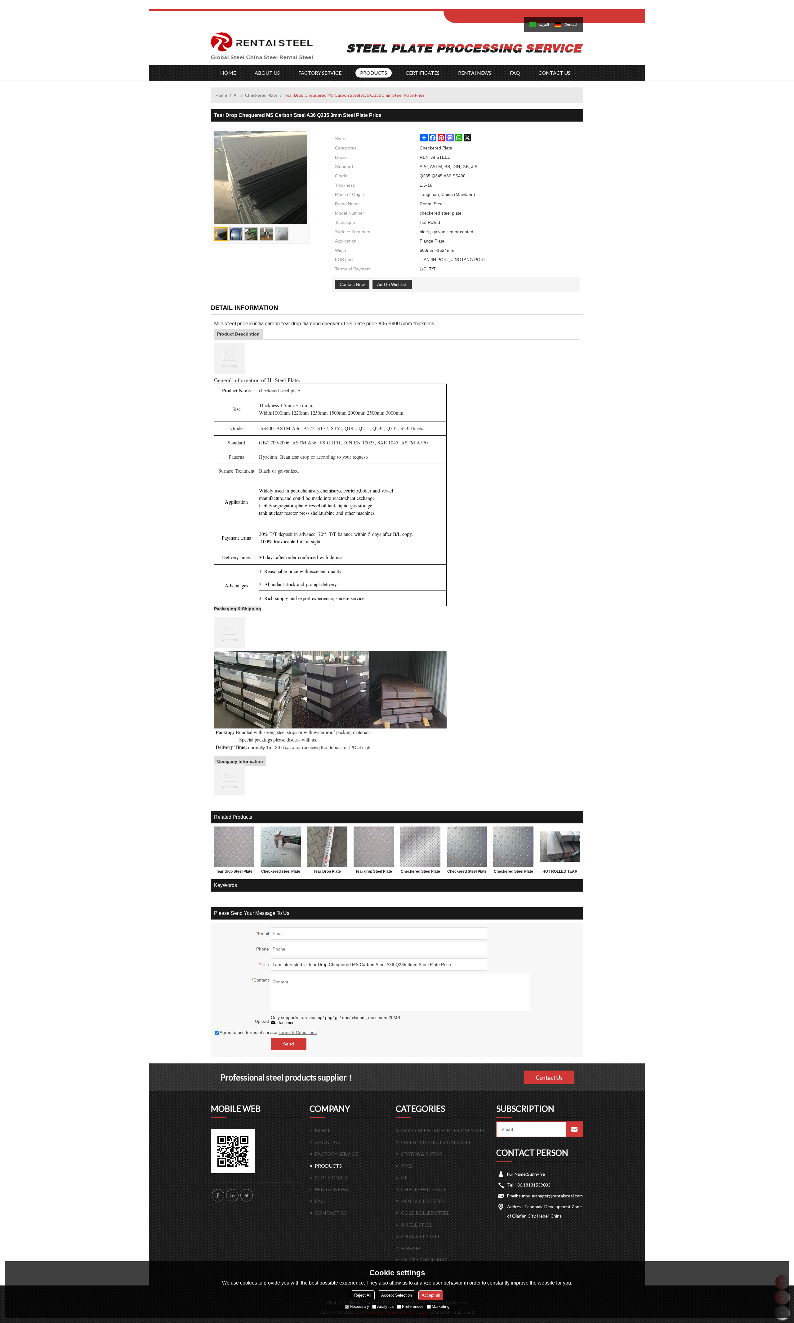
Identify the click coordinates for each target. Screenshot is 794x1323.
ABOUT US (267, 73)
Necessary (359, 1306)
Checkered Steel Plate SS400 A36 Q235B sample (513, 872)
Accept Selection (396, 1295)
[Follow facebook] (218, 1195)
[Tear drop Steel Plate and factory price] (234, 846)
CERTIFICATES (422, 73)
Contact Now (352, 284)
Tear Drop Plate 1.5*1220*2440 (327, 872)
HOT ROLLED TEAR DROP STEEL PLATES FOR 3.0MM (560, 872)
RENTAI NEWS (474, 73)
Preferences (413, 1306)
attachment (285, 1022)
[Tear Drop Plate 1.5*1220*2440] (327, 846)
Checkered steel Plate (280, 871)
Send (288, 1043)
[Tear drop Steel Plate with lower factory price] (374, 846)
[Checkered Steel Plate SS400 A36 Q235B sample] (513, 846)
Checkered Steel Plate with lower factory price (420, 872)
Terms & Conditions (298, 1032)
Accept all (431, 1295)
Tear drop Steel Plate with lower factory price (373, 872)
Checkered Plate (261, 95)
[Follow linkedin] (232, 1195)
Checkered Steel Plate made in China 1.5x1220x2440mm (467, 872)
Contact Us (549, 1077)
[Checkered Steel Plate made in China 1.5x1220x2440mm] (467, 846)
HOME (228, 73)
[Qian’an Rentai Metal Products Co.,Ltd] (262, 48)
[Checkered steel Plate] (281, 846)
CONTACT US (554, 73)
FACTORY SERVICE (319, 73)
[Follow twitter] (246, 1195)
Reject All (362, 1295)
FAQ (515, 73)
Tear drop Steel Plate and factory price (234, 872)
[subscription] (574, 1129)
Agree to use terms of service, (268, 1032)
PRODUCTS (373, 73)
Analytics (385, 1306)
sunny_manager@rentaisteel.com (550, 1195)
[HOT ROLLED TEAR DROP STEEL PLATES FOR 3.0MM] (560, 846)
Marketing (440, 1306)
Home (221, 95)
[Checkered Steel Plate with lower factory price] (420, 846)
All (236, 95)
